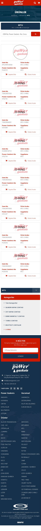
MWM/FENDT (25, 435)
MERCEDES (24, 422)
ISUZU (3, 457)
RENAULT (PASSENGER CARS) (30, 454)
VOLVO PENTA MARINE (28, 486)
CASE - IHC (4, 425)
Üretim (3, 404)
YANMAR (24, 476)
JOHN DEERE (5, 473)
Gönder (20, 356)
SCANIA (23, 464)
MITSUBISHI (25, 425)
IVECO (3, 460)
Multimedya (5, 410)
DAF (2, 435)
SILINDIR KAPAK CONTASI (14, 307)
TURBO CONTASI (11, 321)
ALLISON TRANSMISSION (8, 422)
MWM (23, 432)
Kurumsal (4, 400)
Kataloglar (5, 407)
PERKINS (24, 448)
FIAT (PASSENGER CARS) (8, 441)
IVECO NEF (4, 464)
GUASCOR (4, 448)
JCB (2, 470)
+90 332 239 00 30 (10, 384)
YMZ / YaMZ (25, 480)
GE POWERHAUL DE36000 (29, 489)
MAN (2, 496)
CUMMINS (4, 432)
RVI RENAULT (25, 457)
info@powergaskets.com (12, 381)
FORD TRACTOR (6, 444)
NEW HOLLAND (26, 441)
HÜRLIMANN (5, 454)
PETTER (23, 451)
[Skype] (18, 388)
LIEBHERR (4, 489)
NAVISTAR (24, 438)
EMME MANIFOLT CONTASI (14, 316)
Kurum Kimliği (26, 407)
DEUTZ (3, 438)
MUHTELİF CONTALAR (13, 325)
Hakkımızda (25, 397)
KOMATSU (4, 480)
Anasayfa (14, 15)
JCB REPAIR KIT (25, 498)
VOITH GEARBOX (26, 473)
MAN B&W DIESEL (6, 499)
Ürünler (22, 15)
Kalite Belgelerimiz (28, 404)
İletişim (3, 413)
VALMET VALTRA (26, 483)
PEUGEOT (24, 444)
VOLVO (23, 470)
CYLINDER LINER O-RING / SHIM (29, 494)
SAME (23, 460)
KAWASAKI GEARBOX (7, 476)
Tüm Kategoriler (11, 303)
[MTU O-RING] (20, 52)
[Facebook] (11, 388)
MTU (22, 428)
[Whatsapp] (21, 388)
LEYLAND (4, 486)
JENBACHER (4, 467)
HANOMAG (4, 451)
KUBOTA (3, 483)
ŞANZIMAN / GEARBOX (28, 467)
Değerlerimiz (26, 400)
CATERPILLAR (5, 428)
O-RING (8, 329)
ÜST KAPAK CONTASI (12, 312)
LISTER (3, 493)
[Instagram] (14, 388)
